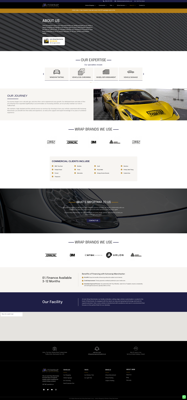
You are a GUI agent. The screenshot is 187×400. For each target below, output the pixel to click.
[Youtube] (51, 389)
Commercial (102, 5)
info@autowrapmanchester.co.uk (97, 354)
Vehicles (66, 370)
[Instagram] (55, 389)
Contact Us (142, 5)
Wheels (108, 370)
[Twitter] (47, 389)
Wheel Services (121, 5)
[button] (43, 74)
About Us (132, 5)
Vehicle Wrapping (89, 5)
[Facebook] (43, 389)
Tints (111, 5)
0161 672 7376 (97, 352)
